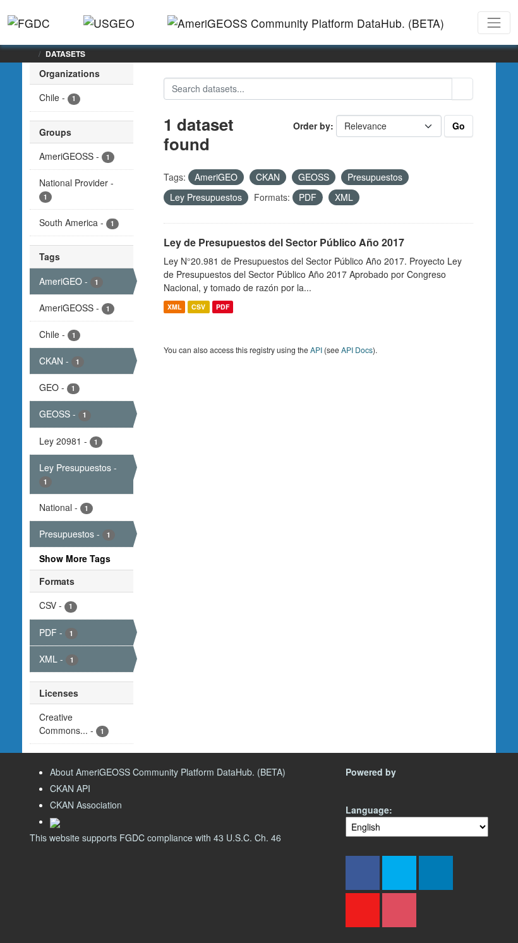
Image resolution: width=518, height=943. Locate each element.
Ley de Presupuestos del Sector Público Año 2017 (284, 242)
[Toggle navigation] (494, 22)
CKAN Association (86, 804)
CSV (198, 306)
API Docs (357, 349)
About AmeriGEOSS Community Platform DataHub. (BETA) (168, 772)
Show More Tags (75, 558)
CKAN (367, 786)
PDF (222, 306)
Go (458, 125)
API (316, 349)
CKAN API (70, 788)
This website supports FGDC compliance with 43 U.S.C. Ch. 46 (155, 837)
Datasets (65, 53)
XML (174, 306)
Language (367, 809)
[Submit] (462, 89)
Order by (311, 125)
